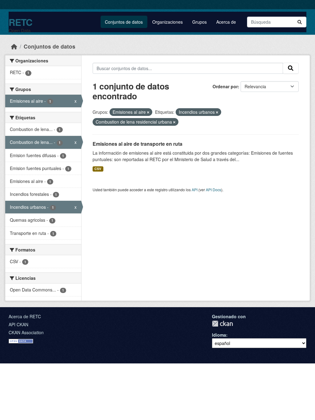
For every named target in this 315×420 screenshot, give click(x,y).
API (194, 189)
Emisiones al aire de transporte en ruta (137, 143)
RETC (20, 22)
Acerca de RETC (25, 316)
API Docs (213, 189)
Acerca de (226, 22)
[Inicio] (14, 46)
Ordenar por (225, 86)
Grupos (199, 22)
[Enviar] (299, 22)
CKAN (222, 323)
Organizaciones (167, 22)
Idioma (219, 335)
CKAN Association (26, 332)
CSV (97, 168)
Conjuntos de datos (124, 22)
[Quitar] (148, 112)
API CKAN (18, 324)
